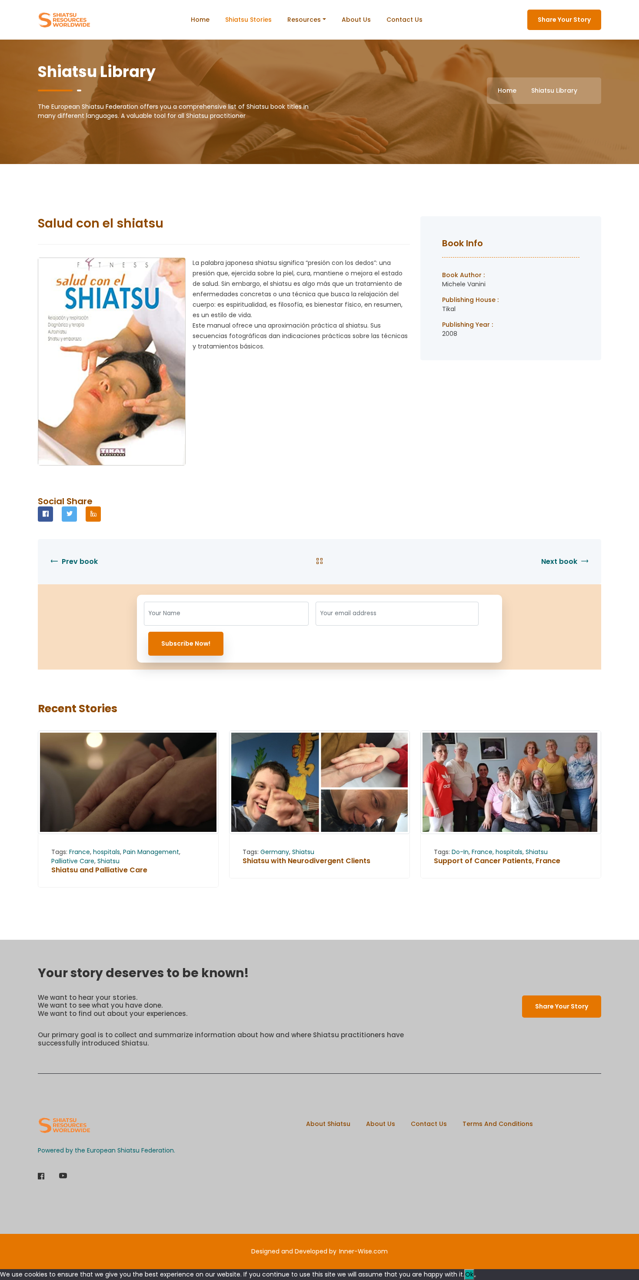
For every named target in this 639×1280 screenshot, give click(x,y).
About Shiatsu (328, 1123)
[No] (475, 1276)
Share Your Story (561, 1006)
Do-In (460, 852)
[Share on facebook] (45, 514)
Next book (560, 561)
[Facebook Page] (41, 1177)
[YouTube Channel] (63, 1177)
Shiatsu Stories (248, 19)
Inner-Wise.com (363, 1251)
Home (200, 19)
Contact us (404, 19)
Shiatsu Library (554, 90)
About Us (356, 19)
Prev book (79, 561)
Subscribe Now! (185, 643)
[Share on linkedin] (93, 514)
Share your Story (564, 19)
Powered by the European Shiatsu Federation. (106, 1150)
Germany (274, 852)
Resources (304, 19)
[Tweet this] (69, 514)
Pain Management (151, 852)
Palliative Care (72, 861)
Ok (469, 1274)
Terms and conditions (498, 1123)
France (79, 852)
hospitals (106, 852)
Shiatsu (108, 861)
